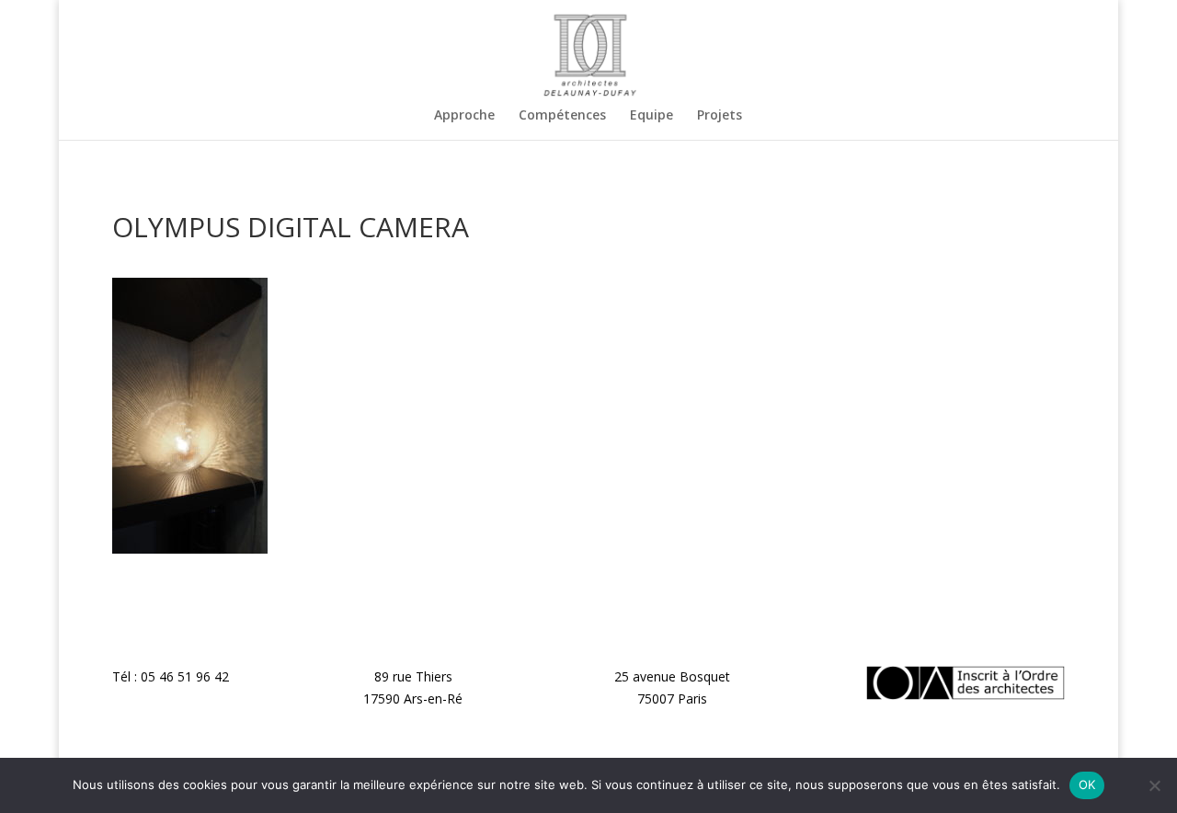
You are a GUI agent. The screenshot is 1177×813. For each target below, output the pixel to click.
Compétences (562, 116)
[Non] (1154, 785)
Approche (464, 116)
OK (1087, 784)
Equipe (651, 116)
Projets (719, 116)
